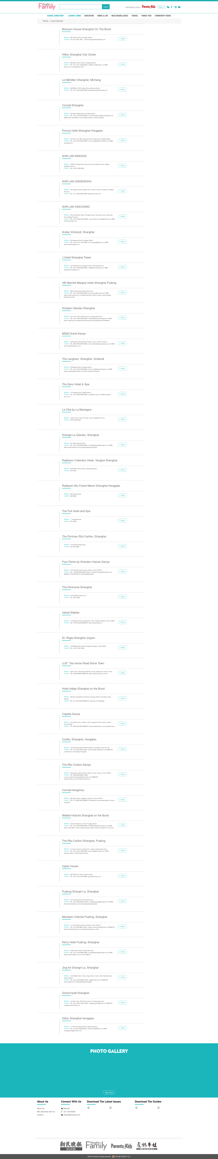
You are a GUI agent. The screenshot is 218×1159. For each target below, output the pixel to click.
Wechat (66, 1108)
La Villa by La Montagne (76, 409)
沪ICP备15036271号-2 (122, 1156)
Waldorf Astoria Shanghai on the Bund (85, 815)
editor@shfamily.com (72, 1114)
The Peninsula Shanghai (77, 587)
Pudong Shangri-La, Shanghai (80, 891)
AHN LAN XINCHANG (76, 206)
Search (105, 7)
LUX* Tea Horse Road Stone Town (83, 663)
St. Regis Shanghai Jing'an (78, 638)
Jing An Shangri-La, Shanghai (80, 967)
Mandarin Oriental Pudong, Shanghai (84, 917)
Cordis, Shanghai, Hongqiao (79, 739)
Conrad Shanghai (72, 105)
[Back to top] (210, 1151)
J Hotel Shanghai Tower (76, 257)
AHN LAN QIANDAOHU (77, 181)
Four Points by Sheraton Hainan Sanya (86, 562)
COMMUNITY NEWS (163, 16)
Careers (40, 1114)
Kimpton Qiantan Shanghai (78, 308)
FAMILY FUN (146, 16)
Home (45, 20)
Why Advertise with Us (46, 1111)
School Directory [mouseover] (55, 16)
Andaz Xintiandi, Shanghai (78, 232)
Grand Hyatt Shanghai (75, 993)
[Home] (47, 7)
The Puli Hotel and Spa (76, 511)
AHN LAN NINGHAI (74, 156)
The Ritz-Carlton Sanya (76, 764)
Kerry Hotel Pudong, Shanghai (80, 942)
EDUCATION (89, 16)
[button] (168, 7)
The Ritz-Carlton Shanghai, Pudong (83, 841)
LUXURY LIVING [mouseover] (74, 16)
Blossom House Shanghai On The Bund (86, 29)
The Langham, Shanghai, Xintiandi (83, 359)
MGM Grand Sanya (74, 333)
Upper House (70, 866)
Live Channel (57, 20)
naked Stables (70, 612)
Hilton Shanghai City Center (79, 54)
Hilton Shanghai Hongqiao (78, 1018)
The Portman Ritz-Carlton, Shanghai (84, 536)
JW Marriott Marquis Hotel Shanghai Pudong (89, 283)
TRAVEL (135, 16)
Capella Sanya (71, 714)
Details (123, 39)
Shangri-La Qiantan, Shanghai (80, 435)
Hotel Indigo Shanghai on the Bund (83, 688)
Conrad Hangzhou (73, 790)
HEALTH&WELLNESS (119, 16)
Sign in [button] (161, 7)
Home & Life (102, 16)
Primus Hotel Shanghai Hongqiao (82, 130)
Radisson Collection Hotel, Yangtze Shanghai (89, 460)
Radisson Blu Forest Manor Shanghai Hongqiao (91, 485)
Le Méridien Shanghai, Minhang (81, 80)
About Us (40, 1108)
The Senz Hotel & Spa (75, 384)
